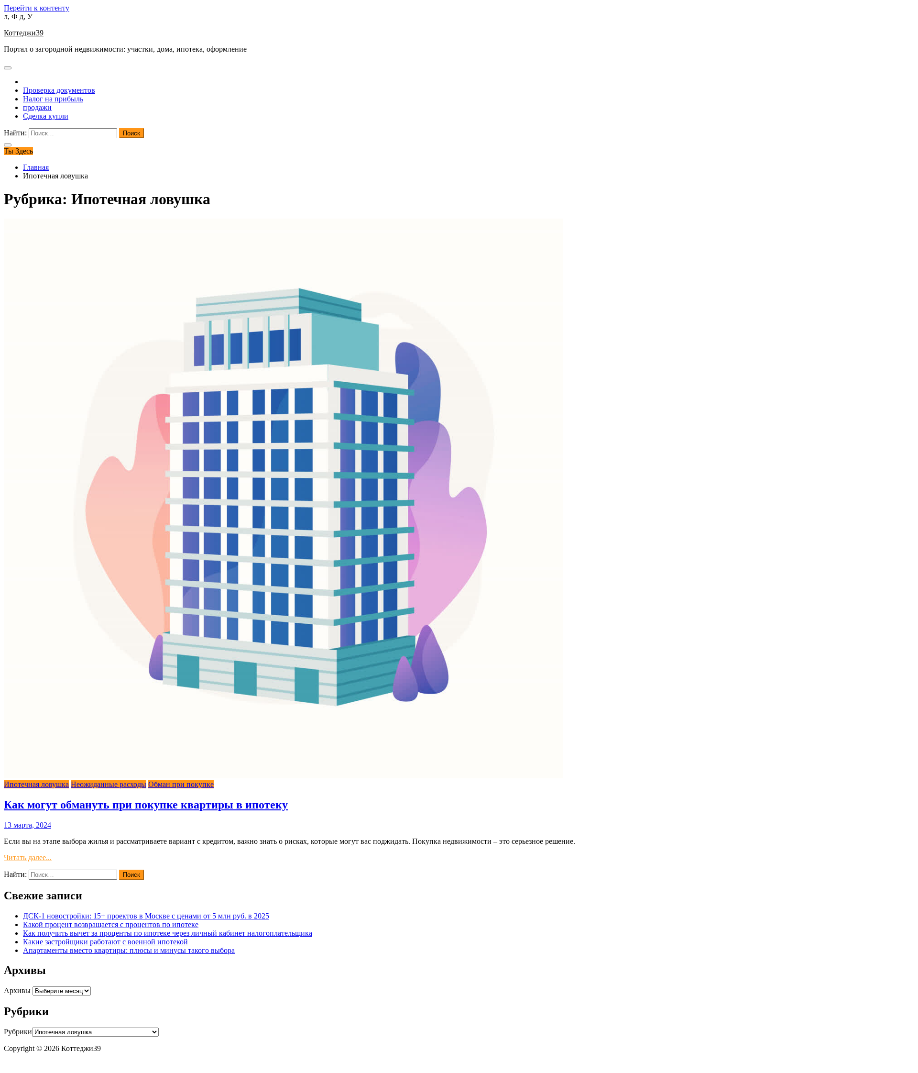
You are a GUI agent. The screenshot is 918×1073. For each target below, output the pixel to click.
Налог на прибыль (53, 99)
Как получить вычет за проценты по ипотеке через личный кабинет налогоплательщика (167, 933)
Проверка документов (59, 90)
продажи (37, 107)
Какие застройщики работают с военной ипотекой (105, 942)
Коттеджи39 (24, 33)
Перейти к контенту (36, 8)
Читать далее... (28, 857)
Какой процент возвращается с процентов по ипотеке (110, 924)
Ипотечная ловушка (36, 784)
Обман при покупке (181, 784)
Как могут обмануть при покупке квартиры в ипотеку (146, 804)
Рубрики (18, 1032)
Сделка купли (45, 116)
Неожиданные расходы (108, 784)
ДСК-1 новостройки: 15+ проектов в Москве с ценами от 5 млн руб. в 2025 (146, 916)
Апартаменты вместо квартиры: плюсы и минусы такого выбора (129, 950)
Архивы (17, 990)
